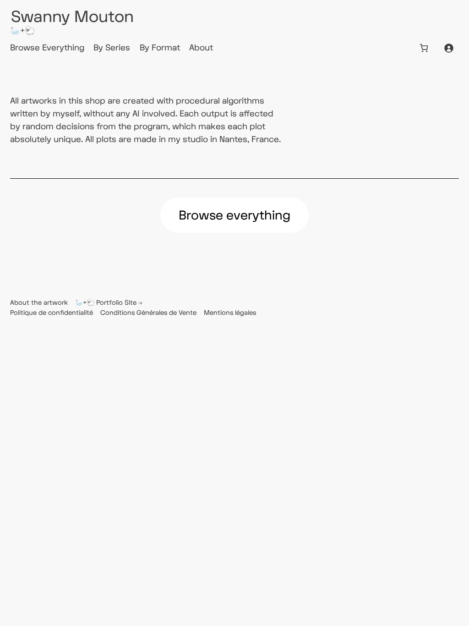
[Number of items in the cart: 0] (424, 48)
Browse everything (234, 216)
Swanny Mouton (72, 17)
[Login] (448, 48)
